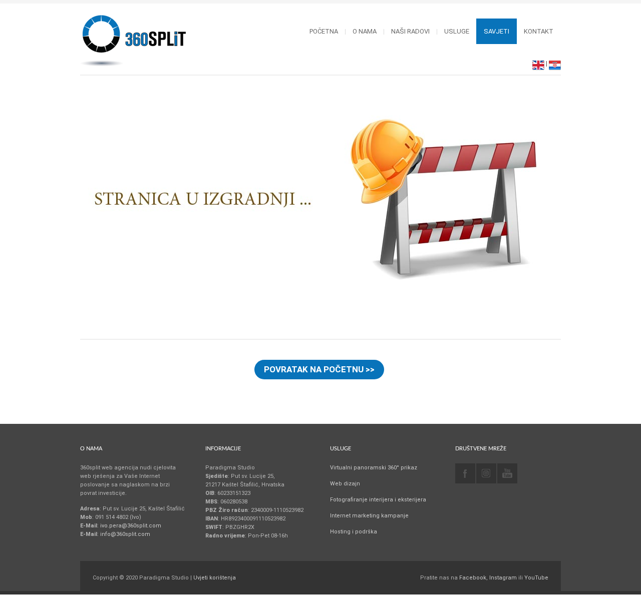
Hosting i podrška (353, 531)
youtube (507, 473)
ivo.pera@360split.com (130, 525)
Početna (323, 31)
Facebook (472, 577)
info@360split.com (125, 534)
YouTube (536, 577)
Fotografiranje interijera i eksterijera (378, 499)
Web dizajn (345, 483)
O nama (365, 31)
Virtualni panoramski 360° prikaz (373, 467)
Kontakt (538, 31)
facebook (465, 473)
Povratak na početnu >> (319, 369)
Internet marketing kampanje (369, 515)
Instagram (503, 577)
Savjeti (496, 31)
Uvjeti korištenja (214, 577)
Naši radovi (410, 31)
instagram (486, 473)
